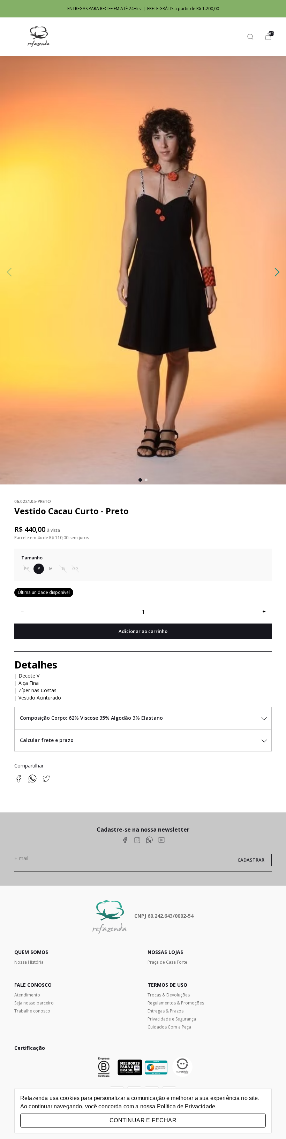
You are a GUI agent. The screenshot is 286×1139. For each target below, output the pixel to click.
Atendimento (27, 995)
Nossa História (29, 962)
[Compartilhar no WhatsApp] (32, 781)
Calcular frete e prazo (47, 740)
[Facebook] (124, 840)
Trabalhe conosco (32, 1011)
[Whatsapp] (149, 840)
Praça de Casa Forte (167, 962)
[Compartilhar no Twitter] (46, 781)
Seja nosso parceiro (34, 1003)
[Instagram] (137, 840)
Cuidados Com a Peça (169, 1027)
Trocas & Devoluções (169, 995)
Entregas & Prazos (165, 1011)
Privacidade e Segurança (172, 1019)
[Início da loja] (38, 37)
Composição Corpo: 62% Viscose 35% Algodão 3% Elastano (91, 717)
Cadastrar (251, 860)
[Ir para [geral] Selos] (182, 1067)
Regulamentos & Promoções (176, 1003)
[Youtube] (161, 840)
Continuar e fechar (143, 1120)
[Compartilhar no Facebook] (18, 781)
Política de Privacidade (186, 1106)
